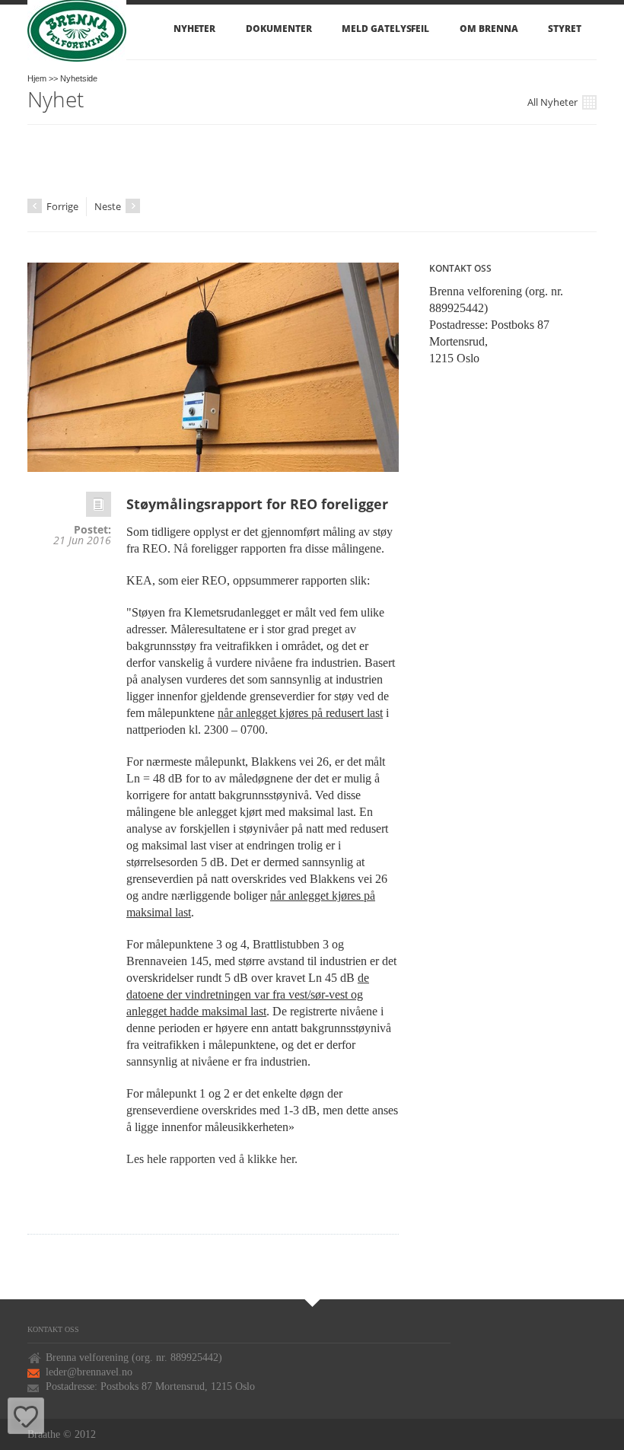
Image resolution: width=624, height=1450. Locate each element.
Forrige (52, 207)
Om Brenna (488, 28)
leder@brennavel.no (89, 1372)
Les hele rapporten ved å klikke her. (212, 1158)
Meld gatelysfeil (385, 28)
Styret (564, 28)
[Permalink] (98, 508)
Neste (108, 206)
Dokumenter (278, 28)
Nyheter (194, 28)
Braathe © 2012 (61, 1434)
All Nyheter (553, 103)
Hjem (36, 78)
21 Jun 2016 (82, 540)
